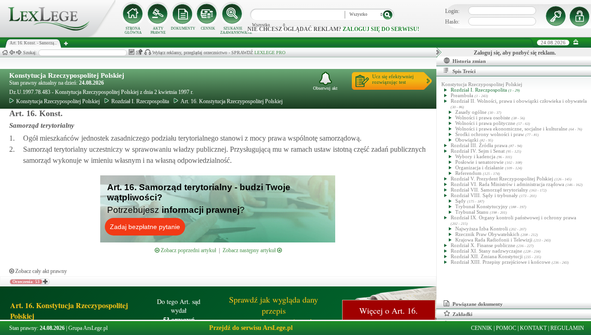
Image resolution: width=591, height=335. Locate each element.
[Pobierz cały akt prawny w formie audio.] (147, 52)
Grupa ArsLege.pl (88, 328)
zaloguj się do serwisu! (381, 29)
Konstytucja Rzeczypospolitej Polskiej (66, 75)
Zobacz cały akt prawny (40, 271)
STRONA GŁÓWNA (133, 30)
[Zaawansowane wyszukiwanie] (232, 13)
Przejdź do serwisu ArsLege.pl (251, 327)
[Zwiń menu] (576, 42)
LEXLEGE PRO (269, 52)
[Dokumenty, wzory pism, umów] (182, 13)
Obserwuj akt (325, 88)
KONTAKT (533, 328)
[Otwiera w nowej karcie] (45, 282)
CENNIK (208, 28)
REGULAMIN (567, 328)
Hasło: (452, 22)
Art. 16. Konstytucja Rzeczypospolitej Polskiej (232, 101)
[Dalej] (19, 52)
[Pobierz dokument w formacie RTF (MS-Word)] (131, 52)
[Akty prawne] (157, 13)
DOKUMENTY (183, 28)
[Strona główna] (57, 35)
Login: (452, 11)
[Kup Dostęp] (207, 13)
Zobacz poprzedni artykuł (187, 250)
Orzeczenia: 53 (26, 281)
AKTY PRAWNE (158, 30)
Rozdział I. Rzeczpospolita (140, 101)
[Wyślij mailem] (139, 52)
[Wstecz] (12, 52)
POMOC (506, 328)
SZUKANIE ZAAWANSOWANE (232, 30)
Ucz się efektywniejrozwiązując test (393, 79)
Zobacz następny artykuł (250, 250)
